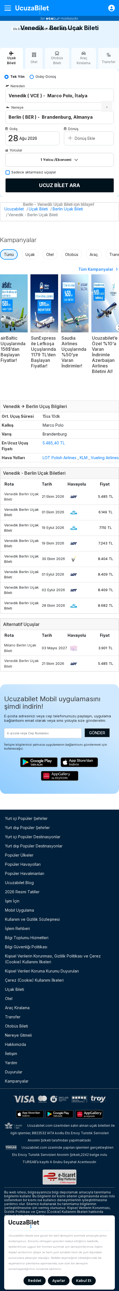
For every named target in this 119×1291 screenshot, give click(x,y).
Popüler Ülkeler (19, 855)
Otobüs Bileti (16, 1026)
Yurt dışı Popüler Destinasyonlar (34, 846)
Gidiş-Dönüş (45, 76)
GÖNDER (97, 732)
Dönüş (73, 129)
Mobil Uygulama (19, 910)
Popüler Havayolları (23, 864)
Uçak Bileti (38, 209)
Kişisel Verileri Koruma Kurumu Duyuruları (42, 971)
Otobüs (71, 254)
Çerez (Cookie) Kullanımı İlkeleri (34, 980)
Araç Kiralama (17, 1007)
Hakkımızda (15, 1044)
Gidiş (13, 129)
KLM (83, 457)
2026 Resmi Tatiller (22, 891)
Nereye (17, 107)
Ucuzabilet (14, 209)
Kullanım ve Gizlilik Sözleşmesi (32, 919)
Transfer (12, 1016)
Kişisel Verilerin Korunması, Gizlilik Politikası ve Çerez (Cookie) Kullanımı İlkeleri (53, 959)
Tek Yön (17, 76)
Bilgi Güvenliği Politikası (26, 946)
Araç (94, 254)
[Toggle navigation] (9, 8)
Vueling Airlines (105, 457)
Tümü (9, 254)
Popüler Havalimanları (24, 873)
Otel (50, 254)
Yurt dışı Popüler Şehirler (27, 827)
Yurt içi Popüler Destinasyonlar (32, 836)
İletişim (11, 1053)
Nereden (18, 86)
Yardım (11, 1062)
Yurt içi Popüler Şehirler (26, 818)
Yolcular (15, 150)
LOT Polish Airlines (59, 457)
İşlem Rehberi (17, 928)
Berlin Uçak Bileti (68, 209)
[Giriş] (108, 8)
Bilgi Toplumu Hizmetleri (26, 937)
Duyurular (13, 1071)
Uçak (30, 254)
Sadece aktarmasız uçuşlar (33, 172)
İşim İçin (12, 901)
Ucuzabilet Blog (19, 882)
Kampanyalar (17, 1081)
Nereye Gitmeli (18, 1035)
